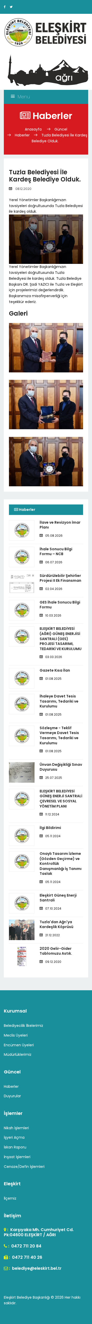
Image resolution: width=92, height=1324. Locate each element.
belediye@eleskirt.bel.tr (36, 1268)
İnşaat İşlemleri (17, 1156)
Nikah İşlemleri (16, 1128)
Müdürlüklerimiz (17, 1054)
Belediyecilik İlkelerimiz (23, 1025)
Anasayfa (34, 129)
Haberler (22, 135)
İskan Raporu (15, 1147)
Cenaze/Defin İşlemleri (24, 1166)
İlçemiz (10, 1198)
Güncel (60, 129)
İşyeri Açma (14, 1137)
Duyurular (12, 1096)
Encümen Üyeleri (19, 1045)
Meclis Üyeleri (16, 1035)
